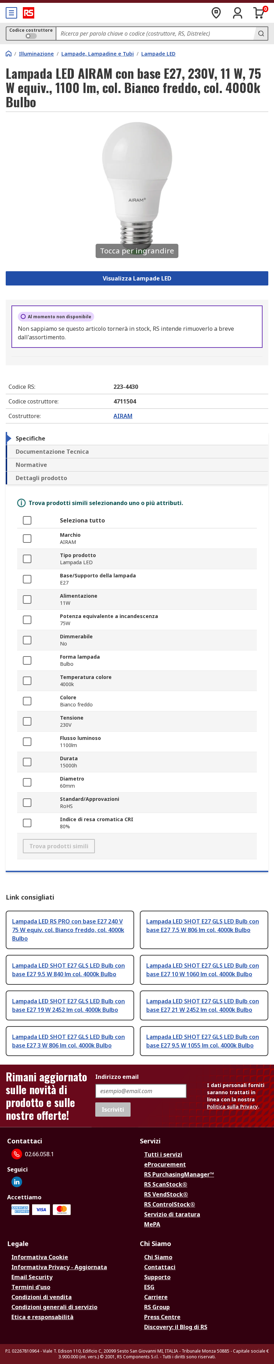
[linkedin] (16, 1182)
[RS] (28, 13)
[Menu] (11, 13)
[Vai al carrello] (259, 12)
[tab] (137, 438)
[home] (8, 53)
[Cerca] (260, 33)
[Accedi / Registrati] (237, 12)
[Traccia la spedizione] (216, 12)
